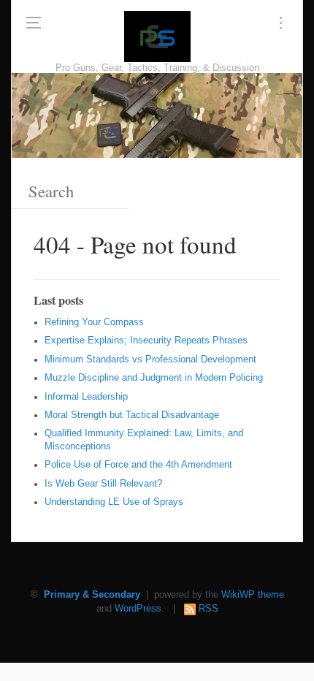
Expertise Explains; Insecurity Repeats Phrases (146, 340)
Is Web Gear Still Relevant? (103, 484)
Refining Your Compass (94, 322)
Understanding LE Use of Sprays (114, 502)
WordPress (138, 609)
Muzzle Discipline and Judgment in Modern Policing (154, 378)
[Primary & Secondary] (157, 36)
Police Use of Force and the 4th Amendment (138, 465)
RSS (208, 609)
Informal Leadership (86, 397)
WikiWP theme (252, 595)
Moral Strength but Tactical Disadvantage (132, 415)
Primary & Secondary (92, 595)
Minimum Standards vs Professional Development (150, 359)
